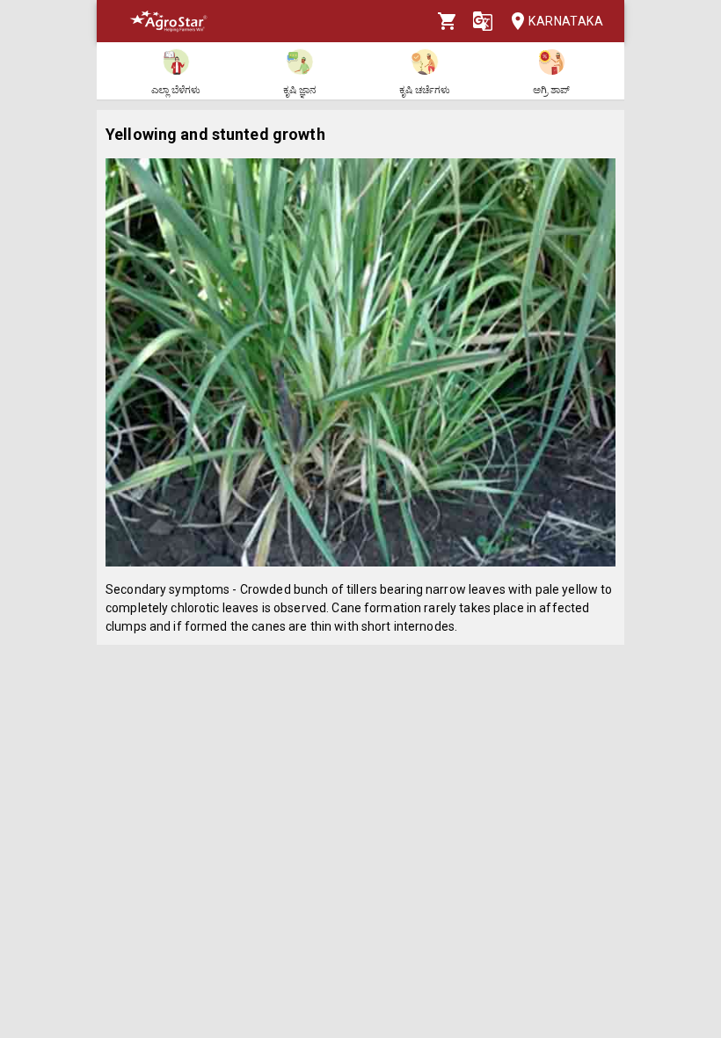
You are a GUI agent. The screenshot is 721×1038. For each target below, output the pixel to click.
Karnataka (565, 21)
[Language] (482, 21)
